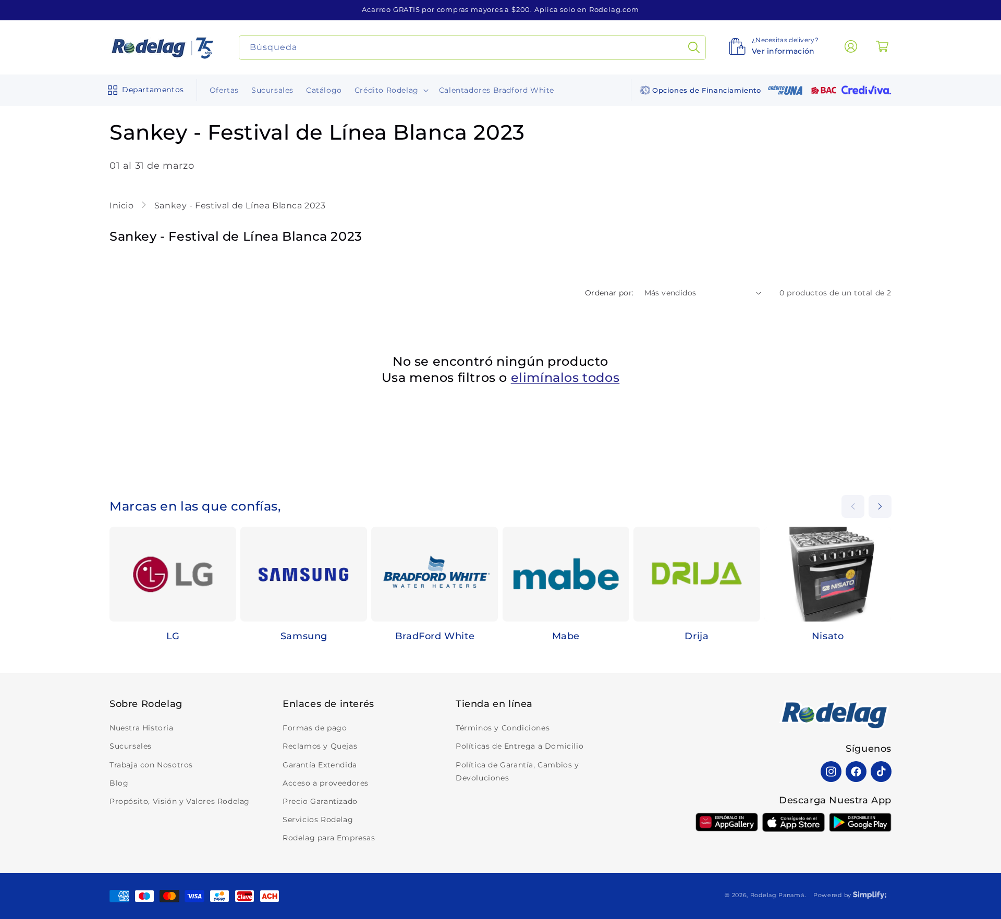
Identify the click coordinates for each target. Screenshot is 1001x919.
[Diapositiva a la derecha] (880, 506)
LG (173, 636)
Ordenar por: (609, 292)
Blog (118, 783)
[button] (143, 90)
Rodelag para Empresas (329, 837)
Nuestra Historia (141, 727)
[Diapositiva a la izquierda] (852, 506)
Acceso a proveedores (326, 783)
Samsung (303, 636)
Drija (697, 636)
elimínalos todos (565, 377)
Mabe (566, 636)
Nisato (828, 636)
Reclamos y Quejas (320, 746)
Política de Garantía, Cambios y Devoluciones (517, 771)
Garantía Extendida (320, 764)
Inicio (122, 205)
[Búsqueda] (693, 47)
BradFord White (434, 636)
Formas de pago (315, 727)
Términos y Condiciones (503, 727)
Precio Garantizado (320, 801)
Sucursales (130, 746)
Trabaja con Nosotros (151, 764)
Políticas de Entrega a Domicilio (519, 746)
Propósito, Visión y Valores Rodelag (179, 801)
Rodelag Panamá (777, 895)
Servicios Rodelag (318, 819)
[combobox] (472, 47)
